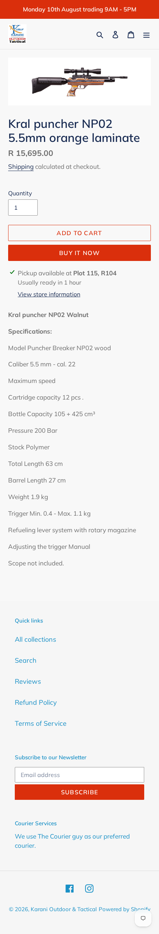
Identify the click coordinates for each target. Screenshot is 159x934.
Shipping (21, 166)
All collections (35, 639)
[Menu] (146, 33)
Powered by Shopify (124, 909)
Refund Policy (36, 702)
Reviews (28, 681)
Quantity (20, 193)
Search (26, 660)
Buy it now (79, 253)
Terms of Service (41, 723)
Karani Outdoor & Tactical (64, 909)
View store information (49, 294)
